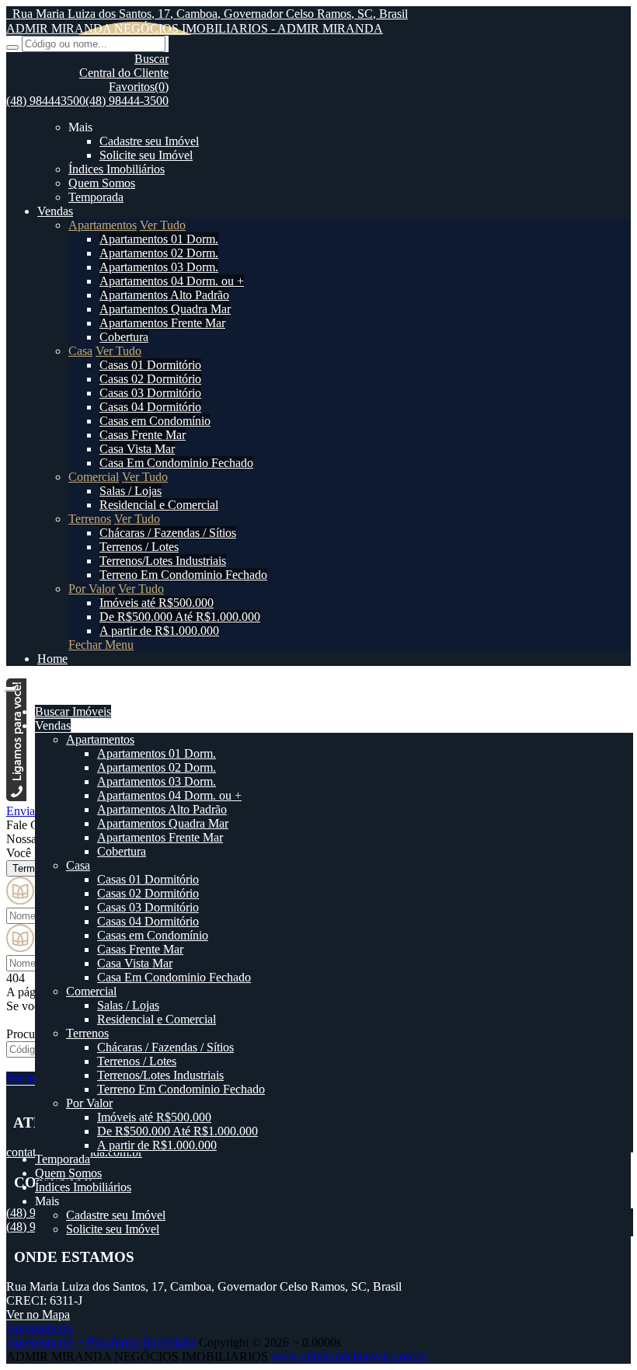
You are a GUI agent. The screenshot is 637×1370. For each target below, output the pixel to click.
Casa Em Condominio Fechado (176, 462)
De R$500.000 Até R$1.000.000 (179, 616)
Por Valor (91, 588)
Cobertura (123, 336)
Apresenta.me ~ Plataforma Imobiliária (101, 1342)
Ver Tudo (163, 225)
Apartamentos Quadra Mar (165, 308)
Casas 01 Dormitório (150, 364)
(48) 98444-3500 (127, 100)
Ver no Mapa (38, 1314)
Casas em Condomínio (155, 420)
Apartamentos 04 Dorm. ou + (171, 281)
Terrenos (89, 518)
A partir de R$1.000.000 (159, 630)
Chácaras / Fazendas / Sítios (167, 532)
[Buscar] (12, 47)
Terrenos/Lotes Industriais (162, 560)
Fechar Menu (101, 644)
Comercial (93, 476)
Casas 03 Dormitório (150, 392)
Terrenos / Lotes (139, 546)
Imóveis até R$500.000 (156, 602)
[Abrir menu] (10, 685)
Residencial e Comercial (158, 504)
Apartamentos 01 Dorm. (158, 239)
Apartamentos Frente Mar (162, 322)
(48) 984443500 (45, 100)
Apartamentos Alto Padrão (164, 295)
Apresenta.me (40, 1328)
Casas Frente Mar (142, 434)
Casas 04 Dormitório (150, 406)
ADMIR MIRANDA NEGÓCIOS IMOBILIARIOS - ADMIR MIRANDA (194, 28)
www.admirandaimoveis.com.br (349, 1356)
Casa (80, 350)
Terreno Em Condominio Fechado (183, 574)
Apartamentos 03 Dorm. (158, 267)
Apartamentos (102, 225)
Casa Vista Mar (137, 448)
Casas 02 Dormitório (150, 378)
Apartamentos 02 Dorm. (158, 253)
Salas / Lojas (130, 490)
